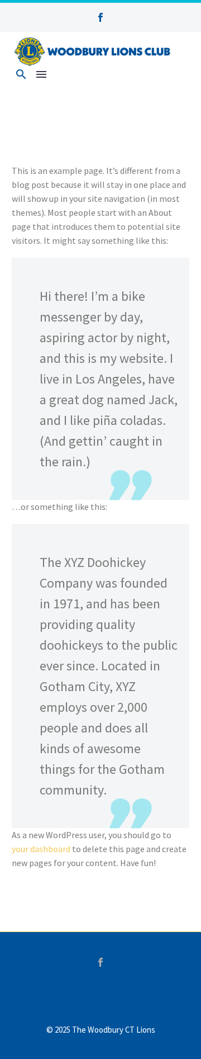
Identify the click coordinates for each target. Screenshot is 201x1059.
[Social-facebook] (100, 17)
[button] (21, 74)
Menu (41, 74)
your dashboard (41, 848)
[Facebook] (100, 962)
